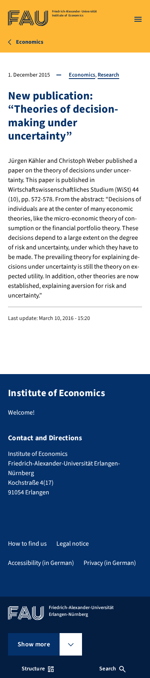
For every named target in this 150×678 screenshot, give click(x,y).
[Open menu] (138, 19)
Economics (82, 75)
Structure (33, 669)
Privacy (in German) (110, 563)
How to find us (27, 543)
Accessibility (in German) (41, 563)
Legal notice (72, 543)
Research (108, 75)
